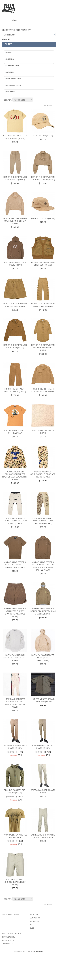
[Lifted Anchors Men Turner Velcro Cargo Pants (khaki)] (15, 503)
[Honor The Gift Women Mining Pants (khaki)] (43, 289)
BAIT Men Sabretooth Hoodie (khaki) (15, 263)
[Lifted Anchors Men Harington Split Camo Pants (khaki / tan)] (43, 503)
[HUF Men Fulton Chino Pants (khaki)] (15, 731)
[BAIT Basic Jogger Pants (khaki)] (43, 775)
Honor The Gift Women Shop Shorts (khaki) (15, 304)
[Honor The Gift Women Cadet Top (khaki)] (15, 330)
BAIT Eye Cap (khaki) (43, 135)
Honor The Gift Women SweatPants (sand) (15, 178)
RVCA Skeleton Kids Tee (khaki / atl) (15, 836)
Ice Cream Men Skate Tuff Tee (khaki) (15, 431)
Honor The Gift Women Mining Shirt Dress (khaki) (43, 347)
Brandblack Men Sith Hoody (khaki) (15, 791)
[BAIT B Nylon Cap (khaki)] (43, 203)
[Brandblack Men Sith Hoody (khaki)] (15, 775)
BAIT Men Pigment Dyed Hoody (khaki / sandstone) (42, 657)
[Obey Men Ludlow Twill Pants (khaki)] (43, 731)
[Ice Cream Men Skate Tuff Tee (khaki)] (15, 415)
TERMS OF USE (8, 944)
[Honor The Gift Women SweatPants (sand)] (15, 162)
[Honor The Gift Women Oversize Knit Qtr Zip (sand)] (15, 203)
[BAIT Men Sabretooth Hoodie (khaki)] (15, 247)
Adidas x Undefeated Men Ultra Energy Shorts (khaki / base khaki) (15, 612)
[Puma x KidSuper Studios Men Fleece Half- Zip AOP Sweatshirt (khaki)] (15, 457)
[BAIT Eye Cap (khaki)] (43, 121)
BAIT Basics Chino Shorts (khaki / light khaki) (15, 882)
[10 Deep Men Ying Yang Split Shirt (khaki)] (43, 684)
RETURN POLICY (8, 937)
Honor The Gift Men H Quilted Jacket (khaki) (43, 390)
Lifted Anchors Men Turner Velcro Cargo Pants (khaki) (15, 521)
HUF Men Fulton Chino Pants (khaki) (15, 746)
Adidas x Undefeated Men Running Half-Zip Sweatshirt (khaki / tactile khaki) (43, 566)
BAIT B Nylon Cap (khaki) (43, 218)
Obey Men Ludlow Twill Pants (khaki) (43, 746)
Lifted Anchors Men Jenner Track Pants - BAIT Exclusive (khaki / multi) (15, 703)
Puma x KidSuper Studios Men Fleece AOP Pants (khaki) (42, 474)
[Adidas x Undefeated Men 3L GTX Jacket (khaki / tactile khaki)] (43, 594)
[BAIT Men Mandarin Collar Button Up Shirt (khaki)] (15, 640)
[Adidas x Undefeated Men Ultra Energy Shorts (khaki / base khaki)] (15, 594)
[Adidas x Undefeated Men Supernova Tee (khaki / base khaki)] (15, 547)
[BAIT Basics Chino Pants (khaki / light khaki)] (43, 820)
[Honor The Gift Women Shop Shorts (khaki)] (15, 289)
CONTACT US (35, 918)
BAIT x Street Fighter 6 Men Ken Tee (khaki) (15, 136)
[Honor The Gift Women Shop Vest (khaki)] (43, 247)
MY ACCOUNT (35, 921)
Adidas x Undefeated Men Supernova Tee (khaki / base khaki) (15, 565)
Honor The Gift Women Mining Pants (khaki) (43, 304)
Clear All (6, 39)
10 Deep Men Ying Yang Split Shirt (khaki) (43, 700)
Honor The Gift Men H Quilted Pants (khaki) (15, 390)
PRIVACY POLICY (8, 940)
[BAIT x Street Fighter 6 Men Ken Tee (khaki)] (15, 121)
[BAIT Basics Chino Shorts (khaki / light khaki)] (15, 864)
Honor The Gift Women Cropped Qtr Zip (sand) (43, 178)
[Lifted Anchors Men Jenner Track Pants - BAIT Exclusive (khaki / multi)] (15, 684)
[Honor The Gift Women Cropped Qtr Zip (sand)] (43, 162)
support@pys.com (10, 914)
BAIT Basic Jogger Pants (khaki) (43, 791)
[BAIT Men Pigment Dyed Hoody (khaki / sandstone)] (43, 640)
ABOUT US (34, 914)
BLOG (32, 928)
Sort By (7, 100)
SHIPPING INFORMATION (11, 934)
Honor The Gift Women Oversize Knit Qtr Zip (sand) (15, 221)
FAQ (31, 925)
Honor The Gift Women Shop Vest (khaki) (43, 263)
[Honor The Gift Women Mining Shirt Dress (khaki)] (43, 330)
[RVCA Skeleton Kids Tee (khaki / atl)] (15, 820)
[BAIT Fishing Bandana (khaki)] (43, 415)
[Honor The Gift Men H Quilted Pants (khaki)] (15, 374)
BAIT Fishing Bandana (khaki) (43, 431)
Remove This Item (54, 34)
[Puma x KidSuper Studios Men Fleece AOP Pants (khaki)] (43, 457)
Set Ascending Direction (35, 100)
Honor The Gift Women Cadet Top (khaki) (15, 346)
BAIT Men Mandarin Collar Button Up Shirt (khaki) (15, 657)
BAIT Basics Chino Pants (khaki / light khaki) (43, 836)
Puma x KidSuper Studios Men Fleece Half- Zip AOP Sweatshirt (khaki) (15, 475)
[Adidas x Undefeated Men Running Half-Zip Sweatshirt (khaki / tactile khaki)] (43, 547)
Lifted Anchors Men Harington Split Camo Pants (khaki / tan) (43, 521)
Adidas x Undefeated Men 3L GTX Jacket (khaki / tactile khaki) (43, 611)
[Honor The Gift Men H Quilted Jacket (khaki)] (43, 374)
